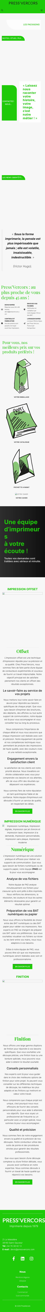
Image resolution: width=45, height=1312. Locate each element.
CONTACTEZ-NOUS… (8, 102)
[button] (2, 10)
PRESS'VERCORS (23, 3)
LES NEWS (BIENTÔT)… (12, 177)
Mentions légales (23, 1277)
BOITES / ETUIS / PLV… (12, 38)
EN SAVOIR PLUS (22, 811)
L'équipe (22, 1280)
